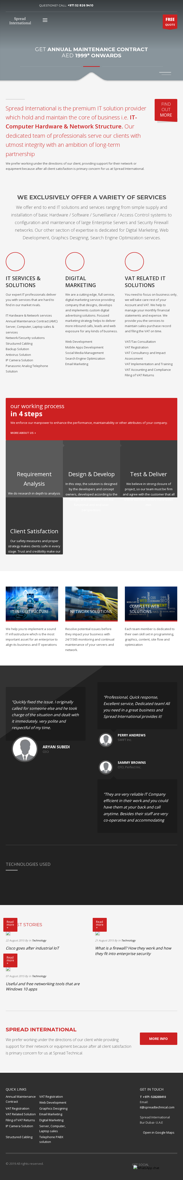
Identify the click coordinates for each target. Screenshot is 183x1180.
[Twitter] (16, 5)
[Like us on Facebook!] (152, 1164)
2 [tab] (166, 74)
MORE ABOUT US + (23, 433)
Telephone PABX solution (51, 1139)
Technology (39, 940)
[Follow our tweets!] (159, 1164)
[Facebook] (9, 5)
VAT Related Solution (21, 1114)
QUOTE (170, 21)
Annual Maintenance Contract (21, 1099)
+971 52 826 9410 (80, 5)
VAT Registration (51, 1096)
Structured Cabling (19, 1137)
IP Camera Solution (19, 1126)
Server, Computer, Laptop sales (52, 1128)
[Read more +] (8, 933)
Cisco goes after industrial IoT (32, 948)
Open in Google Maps (158, 1132)
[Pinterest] (23, 5)
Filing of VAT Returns (20, 1120)
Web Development (52, 1102)
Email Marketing (50, 1114)
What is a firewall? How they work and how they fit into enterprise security (133, 950)
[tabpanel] (91, 41)
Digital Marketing (51, 1120)
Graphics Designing (53, 1108)
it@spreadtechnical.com (157, 1107)
